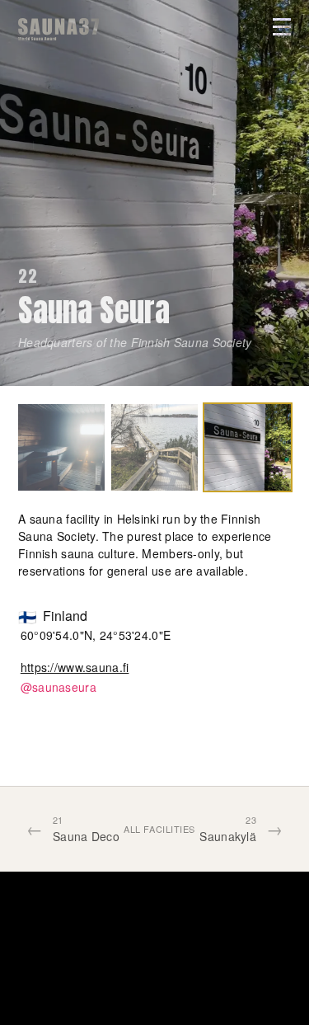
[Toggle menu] (282, 26)
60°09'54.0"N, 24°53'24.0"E (96, 635)
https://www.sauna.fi (75, 667)
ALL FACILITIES (159, 828)
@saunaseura (58, 687)
